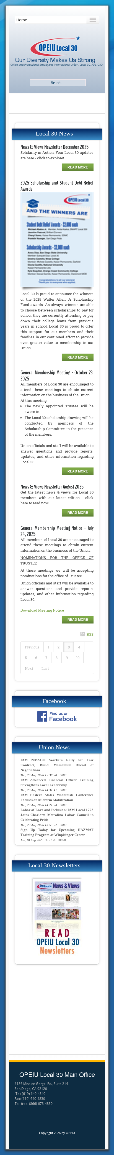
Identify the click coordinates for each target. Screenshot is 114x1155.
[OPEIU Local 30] (57, 51)
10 (77, 657)
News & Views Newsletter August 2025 (52, 486)
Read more (78, 167)
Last (45, 668)
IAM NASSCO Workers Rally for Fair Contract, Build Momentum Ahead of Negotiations (57, 765)
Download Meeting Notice (42, 610)
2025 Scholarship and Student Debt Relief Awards (57, 186)
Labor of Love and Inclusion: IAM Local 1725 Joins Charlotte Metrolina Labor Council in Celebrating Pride (57, 815)
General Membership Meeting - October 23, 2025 (57, 375)
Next (29, 668)
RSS (90, 634)
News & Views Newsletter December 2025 (54, 147)
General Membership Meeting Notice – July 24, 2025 (57, 531)
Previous (32, 647)
